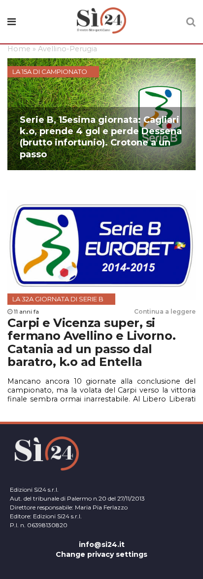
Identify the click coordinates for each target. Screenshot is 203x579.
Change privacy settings (101, 554)
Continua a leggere (165, 311)
